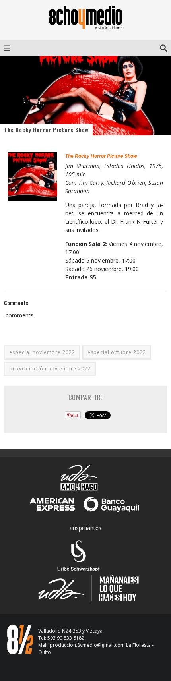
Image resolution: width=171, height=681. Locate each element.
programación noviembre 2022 (50, 368)
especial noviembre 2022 (42, 352)
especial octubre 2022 (116, 352)
